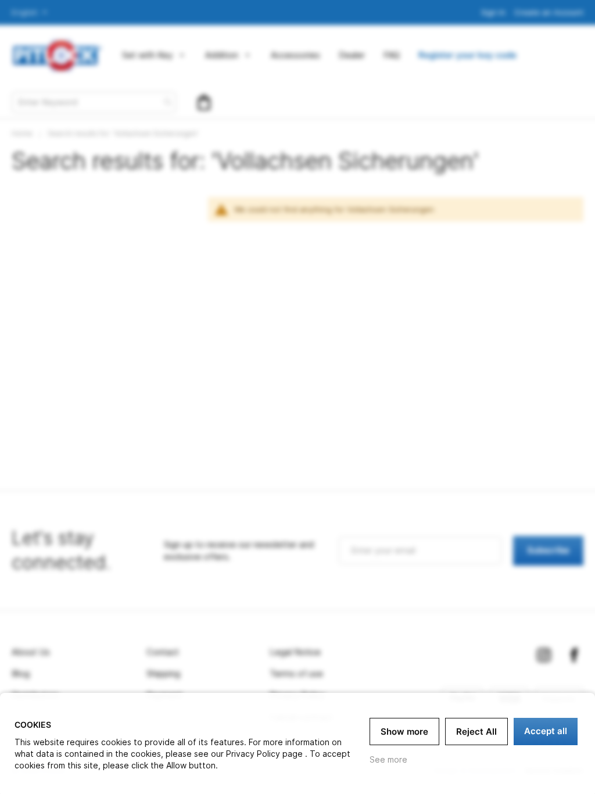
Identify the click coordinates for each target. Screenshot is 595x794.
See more (388, 759)
